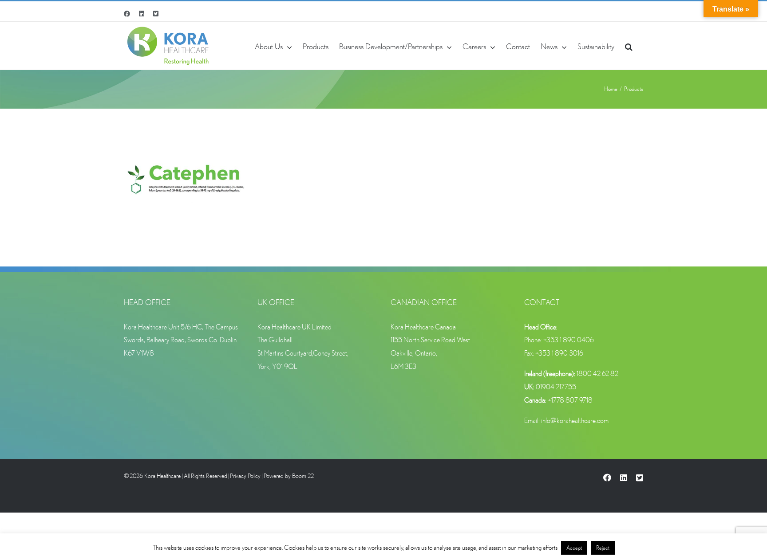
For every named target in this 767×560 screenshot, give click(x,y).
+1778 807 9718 (570, 400)
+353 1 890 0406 (568, 340)
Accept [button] (574, 547)
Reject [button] (602, 547)
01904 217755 (556, 387)
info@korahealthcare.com (575, 420)
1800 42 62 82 (597, 373)
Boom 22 (303, 475)
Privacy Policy (245, 475)
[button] (629, 46)
